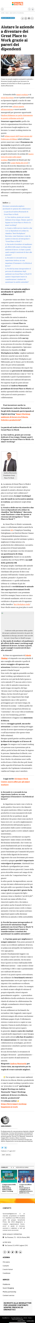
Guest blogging (8, 1288)
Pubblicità (6, 1284)
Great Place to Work (21, 484)
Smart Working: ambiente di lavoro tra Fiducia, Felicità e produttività (15, 417)
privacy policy (21, 1321)
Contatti (6, 1266)
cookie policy (30, 1321)
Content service (8, 1295)
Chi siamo (6, 1262)
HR (12, 530)
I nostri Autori (8, 1269)
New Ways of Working (17, 13)
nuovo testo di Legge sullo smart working (17, 157)
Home (2, 13)
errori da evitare (7, 98)
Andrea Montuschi (18, 1064)
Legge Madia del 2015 (19, 163)
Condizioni (6, 1273)
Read (7, 13)
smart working (22, 95)
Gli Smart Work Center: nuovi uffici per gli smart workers (15, 782)
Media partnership (9, 1292)
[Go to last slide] (11, 1167)
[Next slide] (13, 1167)
